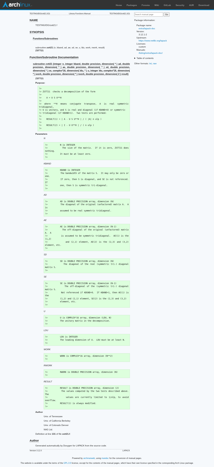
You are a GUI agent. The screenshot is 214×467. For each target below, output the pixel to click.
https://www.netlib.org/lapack (153, 40)
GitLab (167, 5)
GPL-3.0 (67, 463)
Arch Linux (17, 5)
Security (180, 5)
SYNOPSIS (37, 32)
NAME (34, 20)
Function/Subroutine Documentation (54, 57)
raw (155, 63)
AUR (191, 5)
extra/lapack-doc (147, 28)
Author (34, 440)
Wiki (156, 5)
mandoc (105, 458)
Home (119, 5)
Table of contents (145, 58)
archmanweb (89, 458)
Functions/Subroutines (45, 38)
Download (203, 5)
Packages (132, 5)
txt (150, 63)
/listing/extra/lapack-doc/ (151, 53)
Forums (146, 5)
